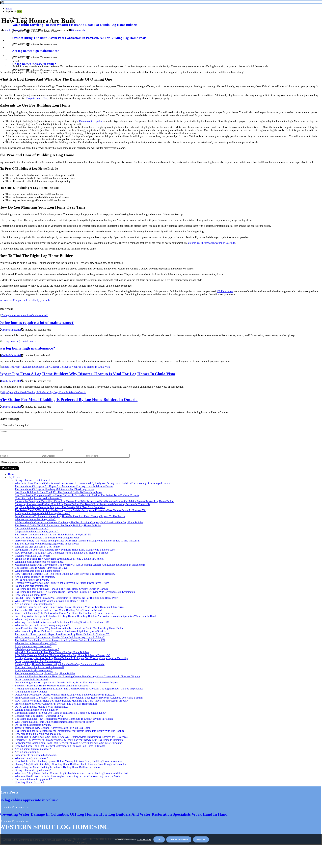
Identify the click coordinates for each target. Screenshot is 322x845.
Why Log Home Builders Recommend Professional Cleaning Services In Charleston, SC (62, 622)
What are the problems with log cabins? (36, 643)
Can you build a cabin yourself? (31, 528)
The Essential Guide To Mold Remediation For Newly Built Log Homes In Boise (58, 525)
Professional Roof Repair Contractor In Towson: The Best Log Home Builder (56, 703)
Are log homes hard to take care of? (33, 670)
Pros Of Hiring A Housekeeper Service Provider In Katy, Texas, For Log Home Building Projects (66, 682)
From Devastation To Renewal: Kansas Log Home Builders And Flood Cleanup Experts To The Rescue (70, 516)
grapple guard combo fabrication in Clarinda (211, 242)
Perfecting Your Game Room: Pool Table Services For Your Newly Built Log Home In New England (68, 742)
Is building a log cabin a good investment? (37, 649)
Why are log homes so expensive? (33, 619)
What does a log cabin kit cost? (31, 758)
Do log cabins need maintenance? (32, 480)
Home (9, 8)
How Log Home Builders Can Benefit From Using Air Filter (47, 537)
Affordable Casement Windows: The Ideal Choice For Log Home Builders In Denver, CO (62, 655)
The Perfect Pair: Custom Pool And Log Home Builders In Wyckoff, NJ (53, 534)
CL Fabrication (225, 291)
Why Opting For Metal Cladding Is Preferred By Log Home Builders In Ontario (57, 767)
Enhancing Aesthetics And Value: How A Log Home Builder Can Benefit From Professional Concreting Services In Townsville (82, 504)
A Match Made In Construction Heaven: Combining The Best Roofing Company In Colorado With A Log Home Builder (79, 522)
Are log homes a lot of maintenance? (34, 604)
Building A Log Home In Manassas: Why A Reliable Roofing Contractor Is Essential (59, 664)
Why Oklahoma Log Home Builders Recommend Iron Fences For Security (54, 721)
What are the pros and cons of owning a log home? (42, 625)
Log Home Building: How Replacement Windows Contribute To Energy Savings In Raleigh (64, 718)
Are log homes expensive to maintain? (35, 576)
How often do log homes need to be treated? (38, 498)
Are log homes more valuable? (31, 691)
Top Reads (13, 477)
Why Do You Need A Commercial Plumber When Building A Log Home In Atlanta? (59, 637)
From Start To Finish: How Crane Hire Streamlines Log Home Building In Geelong (59, 558)
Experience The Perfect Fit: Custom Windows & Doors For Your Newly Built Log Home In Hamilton (69, 739)
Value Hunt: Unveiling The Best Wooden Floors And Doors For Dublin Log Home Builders (74, 25)
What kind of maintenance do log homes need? (39, 561)
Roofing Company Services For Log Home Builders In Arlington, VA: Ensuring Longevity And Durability (71, 658)
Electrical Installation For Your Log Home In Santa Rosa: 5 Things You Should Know (60, 712)
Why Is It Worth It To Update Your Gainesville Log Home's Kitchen (51, 601)
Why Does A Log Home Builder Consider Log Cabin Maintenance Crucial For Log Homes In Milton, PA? (71, 773)
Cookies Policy (144, 839)
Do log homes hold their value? (31, 679)
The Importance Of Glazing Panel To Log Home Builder (45, 673)
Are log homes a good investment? (33, 646)
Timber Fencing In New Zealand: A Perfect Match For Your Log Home (52, 727)
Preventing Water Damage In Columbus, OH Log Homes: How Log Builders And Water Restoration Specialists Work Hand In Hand (85, 616)
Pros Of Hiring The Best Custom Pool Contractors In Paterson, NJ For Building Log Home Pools (66, 598)
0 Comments (78, 30)
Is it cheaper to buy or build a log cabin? (36, 755)
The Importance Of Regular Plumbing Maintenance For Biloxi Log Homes (54, 489)
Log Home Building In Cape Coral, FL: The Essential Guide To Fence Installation (58, 492)
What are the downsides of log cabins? (35, 519)
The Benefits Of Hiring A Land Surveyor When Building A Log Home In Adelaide (59, 610)
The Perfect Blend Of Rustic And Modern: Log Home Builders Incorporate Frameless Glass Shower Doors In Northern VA (80, 510)
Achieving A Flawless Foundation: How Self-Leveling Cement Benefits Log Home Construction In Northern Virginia (77, 676)
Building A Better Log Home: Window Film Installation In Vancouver (52, 685)
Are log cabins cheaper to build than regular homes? (42, 513)
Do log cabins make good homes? (33, 770)
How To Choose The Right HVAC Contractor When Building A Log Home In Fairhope (61, 552)
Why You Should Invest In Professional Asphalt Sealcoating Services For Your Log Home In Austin (67, 776)
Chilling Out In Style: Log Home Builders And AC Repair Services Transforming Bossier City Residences (71, 736)
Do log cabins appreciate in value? (33, 724)
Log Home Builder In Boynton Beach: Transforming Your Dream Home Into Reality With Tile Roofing (69, 730)
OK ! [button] (159, 839)
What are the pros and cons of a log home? (37, 546)
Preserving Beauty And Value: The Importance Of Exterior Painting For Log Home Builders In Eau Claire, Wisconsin (77, 540)
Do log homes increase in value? (32, 579)
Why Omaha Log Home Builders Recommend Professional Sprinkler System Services (60, 631)
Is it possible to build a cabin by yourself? (37, 531)
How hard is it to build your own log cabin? (38, 733)
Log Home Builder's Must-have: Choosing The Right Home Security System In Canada (61, 588)
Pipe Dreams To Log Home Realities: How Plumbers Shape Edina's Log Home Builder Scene (65, 549)
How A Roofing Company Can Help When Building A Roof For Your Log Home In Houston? (65, 573)
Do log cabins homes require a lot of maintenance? (41, 706)
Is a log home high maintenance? (32, 585)
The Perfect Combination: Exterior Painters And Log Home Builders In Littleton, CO (60, 640)
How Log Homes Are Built (29, 782)
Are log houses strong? (27, 752)
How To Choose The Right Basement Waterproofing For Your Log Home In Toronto (60, 745)
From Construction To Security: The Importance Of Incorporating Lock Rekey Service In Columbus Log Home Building (79, 697)
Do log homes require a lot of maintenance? (38, 661)
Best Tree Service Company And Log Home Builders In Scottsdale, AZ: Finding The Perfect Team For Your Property (77, 495)
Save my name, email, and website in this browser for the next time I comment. (44, 462)
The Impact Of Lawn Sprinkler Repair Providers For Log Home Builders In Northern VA (62, 634)
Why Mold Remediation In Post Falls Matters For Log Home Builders (52, 652)
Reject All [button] (200, 839)
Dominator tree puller (90, 121)
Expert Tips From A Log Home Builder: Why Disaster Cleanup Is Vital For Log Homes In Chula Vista (69, 607)
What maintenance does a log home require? (38, 570)
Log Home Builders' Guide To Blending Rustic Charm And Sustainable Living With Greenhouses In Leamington (75, 591)
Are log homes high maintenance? (33, 749)
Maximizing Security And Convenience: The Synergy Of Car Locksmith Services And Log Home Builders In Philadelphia (80, 564)
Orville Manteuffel (13, 30)
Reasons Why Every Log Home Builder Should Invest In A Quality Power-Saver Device (62, 582)
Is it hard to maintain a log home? (32, 555)
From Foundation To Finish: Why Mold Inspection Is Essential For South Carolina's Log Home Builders (70, 628)
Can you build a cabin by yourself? (33, 779)
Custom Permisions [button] (179, 839)
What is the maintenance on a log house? (36, 709)
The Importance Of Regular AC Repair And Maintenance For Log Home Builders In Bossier (64, 486)
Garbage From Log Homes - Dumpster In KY (39, 715)
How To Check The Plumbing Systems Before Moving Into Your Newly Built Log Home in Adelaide (69, 761)
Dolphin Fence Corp (37, 98)
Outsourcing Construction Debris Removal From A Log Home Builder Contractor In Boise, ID (65, 694)
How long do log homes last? (30, 594)
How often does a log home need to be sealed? (39, 667)
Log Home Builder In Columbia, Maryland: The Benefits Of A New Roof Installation (60, 507)
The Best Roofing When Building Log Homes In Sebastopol (47, 543)
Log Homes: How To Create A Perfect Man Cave (41, 567)
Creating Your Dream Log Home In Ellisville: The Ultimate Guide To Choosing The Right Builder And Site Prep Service (79, 688)
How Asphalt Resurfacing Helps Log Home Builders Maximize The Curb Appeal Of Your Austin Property (71, 700)
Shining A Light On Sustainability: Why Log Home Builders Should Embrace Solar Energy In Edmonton (70, 764)
